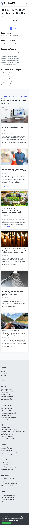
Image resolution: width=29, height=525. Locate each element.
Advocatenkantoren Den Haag (9, 483)
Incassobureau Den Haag (7, 497)
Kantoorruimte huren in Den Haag (10, 52)
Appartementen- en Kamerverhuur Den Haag (13, 431)
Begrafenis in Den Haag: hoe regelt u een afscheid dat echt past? (14, 252)
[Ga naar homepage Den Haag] (9, 3)
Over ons (3, 375)
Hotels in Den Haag (6, 83)
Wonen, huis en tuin (8, 208)
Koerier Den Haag (5, 54)
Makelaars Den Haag (6, 454)
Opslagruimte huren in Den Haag (9, 56)
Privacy (3, 380)
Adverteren (4, 373)
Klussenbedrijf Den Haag (7, 447)
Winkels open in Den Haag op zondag (10, 79)
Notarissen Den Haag (6, 448)
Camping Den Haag (6, 433)
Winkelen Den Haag (6, 427)
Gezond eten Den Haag (7, 400)
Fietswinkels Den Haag (7, 391)
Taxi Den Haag (4, 393)
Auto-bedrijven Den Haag (7, 478)
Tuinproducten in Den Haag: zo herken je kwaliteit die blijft (12, 212)
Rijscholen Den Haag (6, 389)
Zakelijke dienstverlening (10, 167)
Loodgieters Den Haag (6, 415)
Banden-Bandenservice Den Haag (10, 482)
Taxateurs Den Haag (6, 450)
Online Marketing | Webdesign (12, 125)
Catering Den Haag (6, 410)
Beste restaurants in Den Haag (9, 77)
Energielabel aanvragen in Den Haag (10, 58)
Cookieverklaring (5, 377)
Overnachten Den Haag (7, 434)
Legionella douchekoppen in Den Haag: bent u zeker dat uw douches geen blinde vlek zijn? (14, 293)
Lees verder (6, 144)
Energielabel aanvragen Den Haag (10, 62)
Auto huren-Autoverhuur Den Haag (10, 480)
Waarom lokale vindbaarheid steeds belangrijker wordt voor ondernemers (13, 129)
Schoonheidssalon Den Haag (8, 412)
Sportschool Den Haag (7, 469)
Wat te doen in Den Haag (7, 73)
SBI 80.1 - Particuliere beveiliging (9, 35)
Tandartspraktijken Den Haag (8, 413)
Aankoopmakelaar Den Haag (8, 64)
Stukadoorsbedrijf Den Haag (8, 417)
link (10, 44)
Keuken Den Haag (5, 462)
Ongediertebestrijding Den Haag (9, 501)
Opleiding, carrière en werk (11, 331)
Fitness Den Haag (5, 85)
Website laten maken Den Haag (9, 468)
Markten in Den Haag (6, 81)
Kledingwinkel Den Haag (7, 466)
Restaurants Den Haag (7, 408)
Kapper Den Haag (5, 394)
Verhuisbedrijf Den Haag (7, 419)
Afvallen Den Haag (6, 398)
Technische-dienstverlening (11, 289)
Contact (3, 371)
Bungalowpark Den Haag (7, 438)
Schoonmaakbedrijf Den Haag (9, 452)
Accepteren (6, 522)
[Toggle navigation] (26, 3)
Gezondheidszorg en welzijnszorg (13, 248)
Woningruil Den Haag (6, 494)
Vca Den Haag (4, 464)
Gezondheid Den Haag (7, 396)
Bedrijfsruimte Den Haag (7, 499)
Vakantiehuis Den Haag (7, 436)
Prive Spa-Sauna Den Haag (8, 496)
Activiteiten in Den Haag (7, 75)
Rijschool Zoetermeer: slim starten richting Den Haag (14, 334)
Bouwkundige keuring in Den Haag (10, 60)
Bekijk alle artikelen (5, 103)
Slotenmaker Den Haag (7, 485)
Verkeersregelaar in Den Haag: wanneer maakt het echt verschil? (14, 170)
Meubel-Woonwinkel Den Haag (9, 429)
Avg (2, 379)
